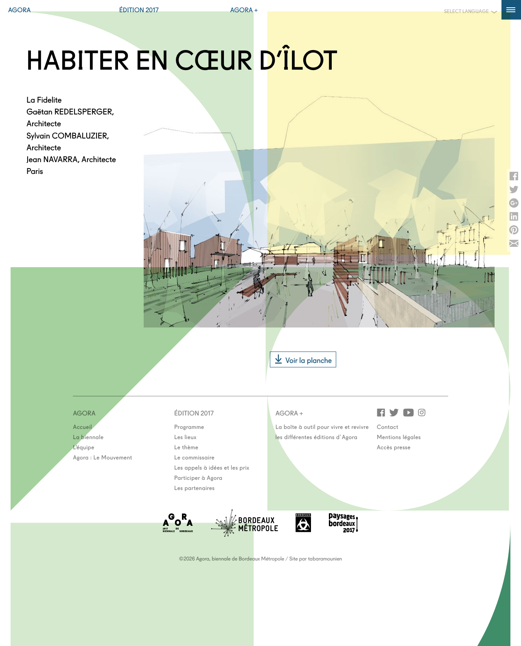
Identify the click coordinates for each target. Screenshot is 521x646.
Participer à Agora (198, 477)
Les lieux (185, 437)
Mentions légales (399, 437)
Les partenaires (194, 487)
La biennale (88, 437)
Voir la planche (308, 359)
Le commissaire (194, 457)
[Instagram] (421, 412)
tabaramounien (325, 558)
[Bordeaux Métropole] (244, 534)
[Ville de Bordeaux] (303, 529)
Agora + (244, 9)
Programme (189, 426)
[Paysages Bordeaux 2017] (343, 530)
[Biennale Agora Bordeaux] (178, 529)
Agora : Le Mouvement (102, 457)
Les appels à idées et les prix (212, 467)
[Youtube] (408, 412)
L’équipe (83, 447)
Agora (19, 9)
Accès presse (394, 447)
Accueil (82, 426)
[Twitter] (394, 412)
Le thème (186, 447)
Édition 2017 (139, 9)
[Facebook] (381, 412)
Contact (387, 426)
